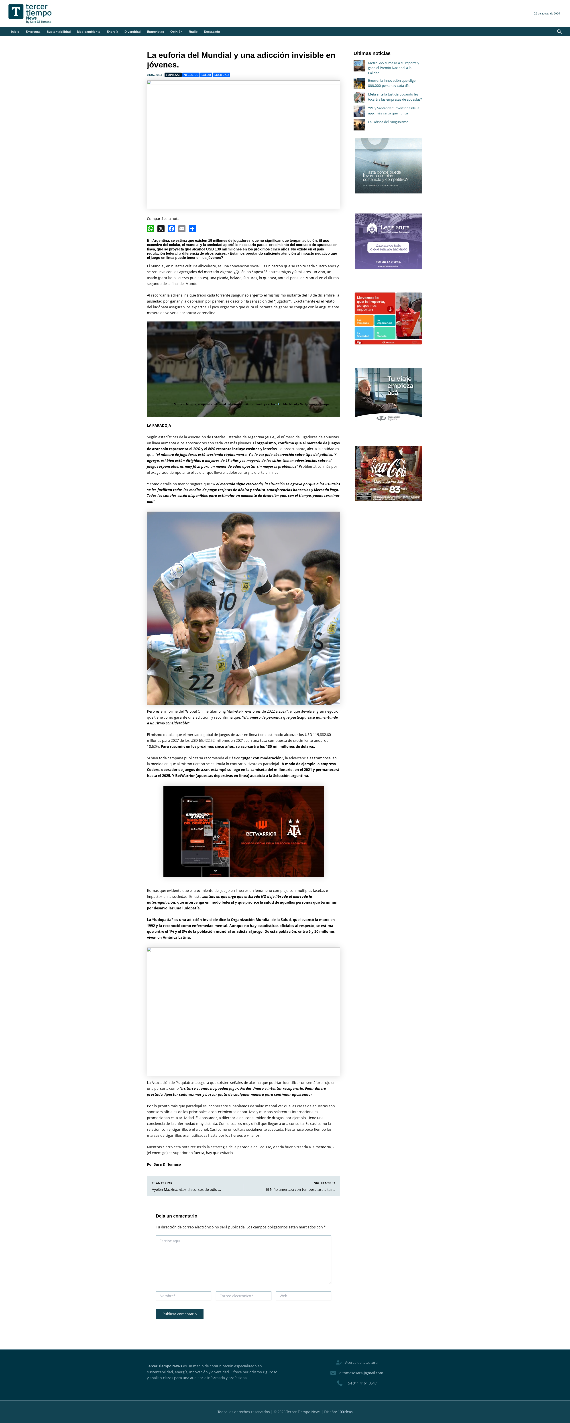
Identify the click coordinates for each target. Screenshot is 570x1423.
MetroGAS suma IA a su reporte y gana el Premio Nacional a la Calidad (393, 68)
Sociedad (221, 75)
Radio (193, 31)
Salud (206, 75)
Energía (112, 31)
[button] (559, 32)
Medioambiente (88, 31)
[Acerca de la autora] (357, 1362)
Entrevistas (155, 31)
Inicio (15, 31)
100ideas (345, 1411)
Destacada (212, 31)
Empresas (33, 31)
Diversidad (132, 31)
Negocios (191, 75)
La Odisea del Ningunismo (388, 122)
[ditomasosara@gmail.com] (356, 1373)
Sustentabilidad (59, 31)
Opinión (176, 31)
